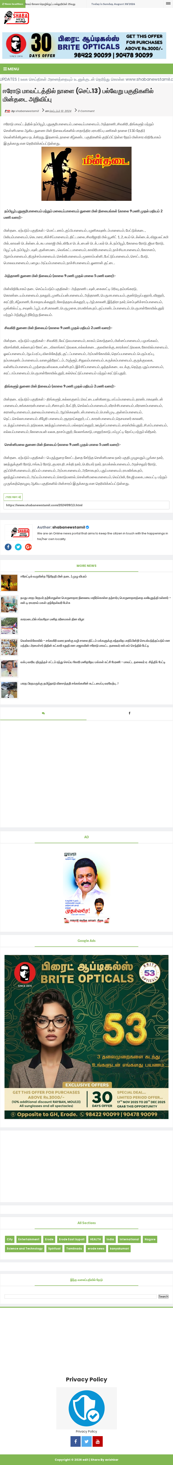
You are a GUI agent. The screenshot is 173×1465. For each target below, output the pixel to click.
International (129, 1239)
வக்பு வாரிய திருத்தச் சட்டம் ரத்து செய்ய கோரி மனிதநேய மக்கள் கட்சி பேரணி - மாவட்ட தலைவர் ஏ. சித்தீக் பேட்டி (93, 662)
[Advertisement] (86, 1166)
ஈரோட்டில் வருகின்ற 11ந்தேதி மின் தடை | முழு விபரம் (53, 576)
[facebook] (76, 1442)
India (110, 1239)
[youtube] (98, 1442)
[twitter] (87, 1442)
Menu (13, 69)
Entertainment (28, 1239)
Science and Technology (25, 1248)
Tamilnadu (74, 1248)
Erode (49, 1239)
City (10, 1239)
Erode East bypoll (71, 1239)
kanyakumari (119, 1248)
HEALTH (95, 1239)
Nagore (150, 1239)
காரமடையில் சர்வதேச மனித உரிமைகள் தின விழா (52, 619)
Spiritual (54, 1248)
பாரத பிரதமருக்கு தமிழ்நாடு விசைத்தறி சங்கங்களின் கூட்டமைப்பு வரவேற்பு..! (69, 683)
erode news (96, 1248)
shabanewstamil (68, 527)
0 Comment (86, 111)
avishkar (111, 1460)
